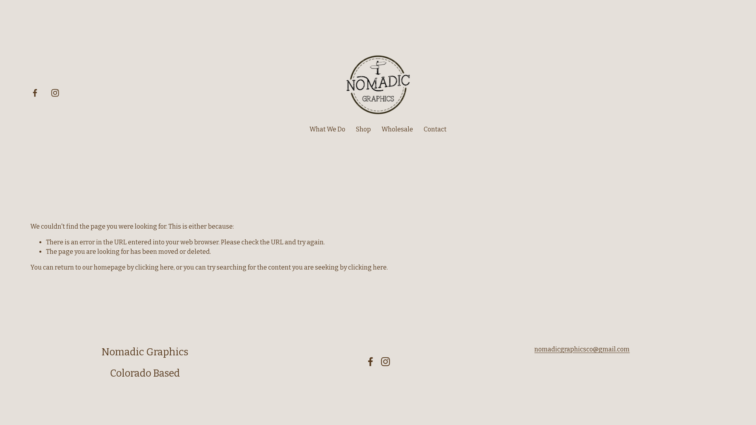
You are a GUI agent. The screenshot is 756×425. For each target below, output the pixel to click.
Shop (363, 129)
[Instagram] (55, 93)
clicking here (154, 267)
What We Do (327, 129)
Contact (435, 129)
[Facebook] (35, 93)
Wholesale (397, 129)
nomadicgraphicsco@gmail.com (582, 349)
